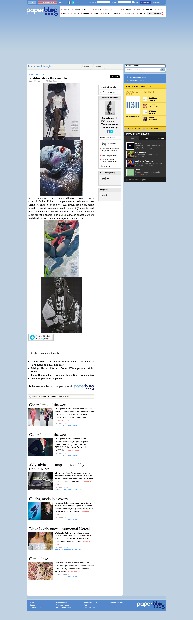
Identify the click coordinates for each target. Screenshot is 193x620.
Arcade (131, 138)
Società (66, 9)
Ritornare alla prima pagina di (51, 386)
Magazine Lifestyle (39, 66)
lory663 (152, 104)
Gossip (159, 9)
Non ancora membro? (138, 77)
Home (32, 2)
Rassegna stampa (90, 602)
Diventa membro (152, 128)
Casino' (145, 138)
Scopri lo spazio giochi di (138, 180)
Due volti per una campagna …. (48, 378)
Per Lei (66, 13)
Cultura (77, 9)
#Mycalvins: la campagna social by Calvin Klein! (56, 466)
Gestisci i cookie (89, 608)
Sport (138, 9)
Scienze (106, 13)
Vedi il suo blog (110, 127)
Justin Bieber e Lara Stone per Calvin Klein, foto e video (62, 375)
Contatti (32, 605)
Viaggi (115, 9)
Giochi (86, 67)
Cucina (86, 13)
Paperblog (42, 11)
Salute (95, 13)
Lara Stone (105, 178)
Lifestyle (104, 195)
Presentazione (61, 602)
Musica (98, 9)
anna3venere (154, 117)
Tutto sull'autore (134, 128)
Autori (98, 67)
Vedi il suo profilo (110, 124)
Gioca (151, 148)
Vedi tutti (107, 166)
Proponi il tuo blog (137, 80)
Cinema (87, 9)
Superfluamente (59, 81)
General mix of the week (48, 404)
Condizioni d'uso (62, 605)
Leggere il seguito (62, 420)
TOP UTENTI (149, 92)
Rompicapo (159, 138)
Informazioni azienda (64, 608)
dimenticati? (156, 2)
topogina (152, 111)
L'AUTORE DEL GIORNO (132, 93)
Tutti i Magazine (155, 13)
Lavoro (142, 13)
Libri (107, 9)
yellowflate (153, 98)
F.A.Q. (85, 605)
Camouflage (38, 558)
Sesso (76, 13)
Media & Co (118, 13)
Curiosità (148, 9)
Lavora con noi (35, 608)
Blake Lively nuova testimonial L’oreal (59, 528)
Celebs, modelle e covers (48, 498)
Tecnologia (127, 9)
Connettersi (145, 2)
